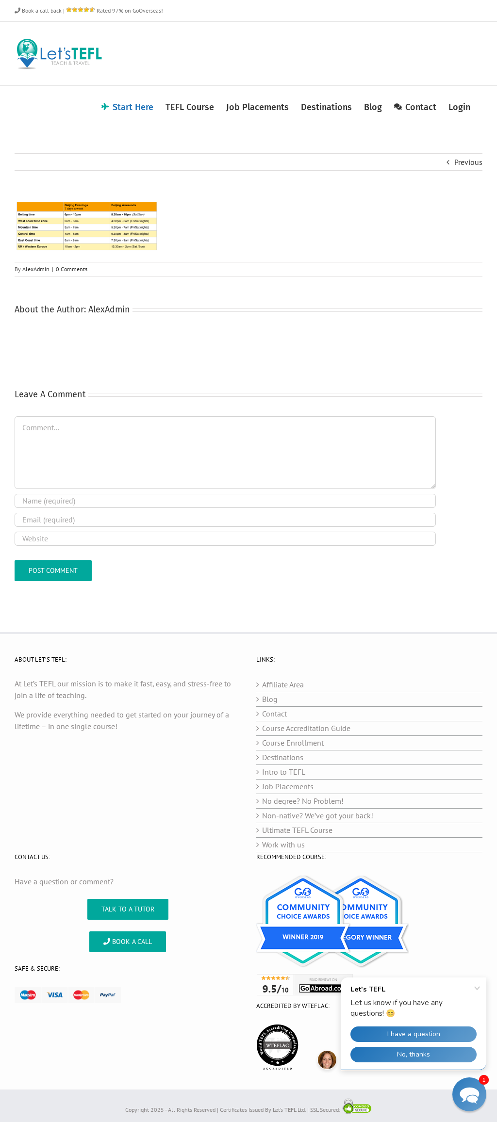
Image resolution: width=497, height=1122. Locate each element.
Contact (274, 713)
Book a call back (41, 10)
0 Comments (71, 269)
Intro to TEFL (283, 772)
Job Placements (288, 786)
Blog (270, 699)
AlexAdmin (36, 269)
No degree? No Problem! (303, 801)
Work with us (283, 844)
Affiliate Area (283, 684)
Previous (468, 162)
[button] (469, 1094)
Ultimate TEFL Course (297, 830)
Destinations (282, 757)
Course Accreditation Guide (306, 728)
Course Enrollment (293, 743)
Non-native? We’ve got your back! (317, 815)
